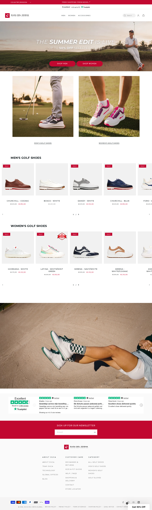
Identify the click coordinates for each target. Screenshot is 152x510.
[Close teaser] (127, 503)
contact (69, 485)
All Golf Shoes (96, 462)
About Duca (48, 462)
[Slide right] (149, 214)
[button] (63, 15)
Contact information (125, 507)
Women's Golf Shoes (109, 143)
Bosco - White (52, 201)
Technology (48, 470)
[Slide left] (2, 214)
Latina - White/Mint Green (52, 270)
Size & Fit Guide (73, 469)
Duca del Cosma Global (33, 507)
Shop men (62, 64)
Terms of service (79, 507)
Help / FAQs (71, 473)
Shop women (90, 64)
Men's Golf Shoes (43, 143)
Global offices (50, 475)
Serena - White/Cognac (120, 270)
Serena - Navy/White (85, 269)
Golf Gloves (94, 478)
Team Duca (47, 466)
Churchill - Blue (119, 201)
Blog (45, 479)
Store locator (73, 489)
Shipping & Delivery (71, 479)
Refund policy (50, 507)
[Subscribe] (94, 432)
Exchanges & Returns (71, 463)
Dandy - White (86, 201)
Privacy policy (65, 507)
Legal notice (109, 507)
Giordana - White (18, 269)
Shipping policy (95, 507)
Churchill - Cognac (18, 201)
